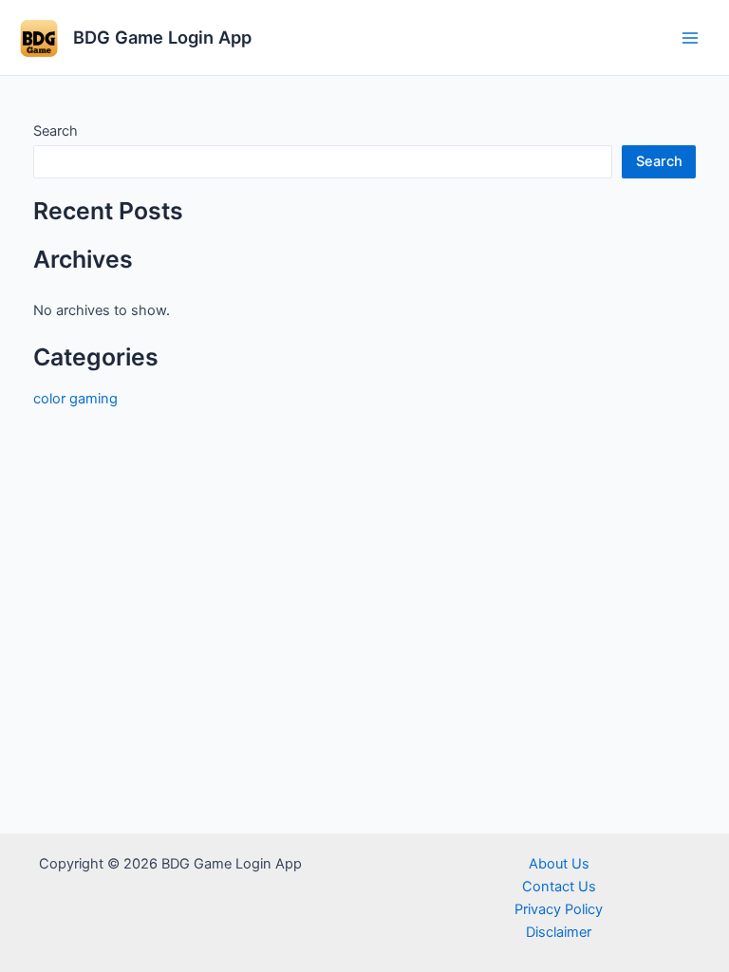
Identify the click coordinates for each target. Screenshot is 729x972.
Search (55, 131)
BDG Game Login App (162, 37)
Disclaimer (558, 932)
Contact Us (559, 886)
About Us (559, 863)
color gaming (75, 398)
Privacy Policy (558, 909)
